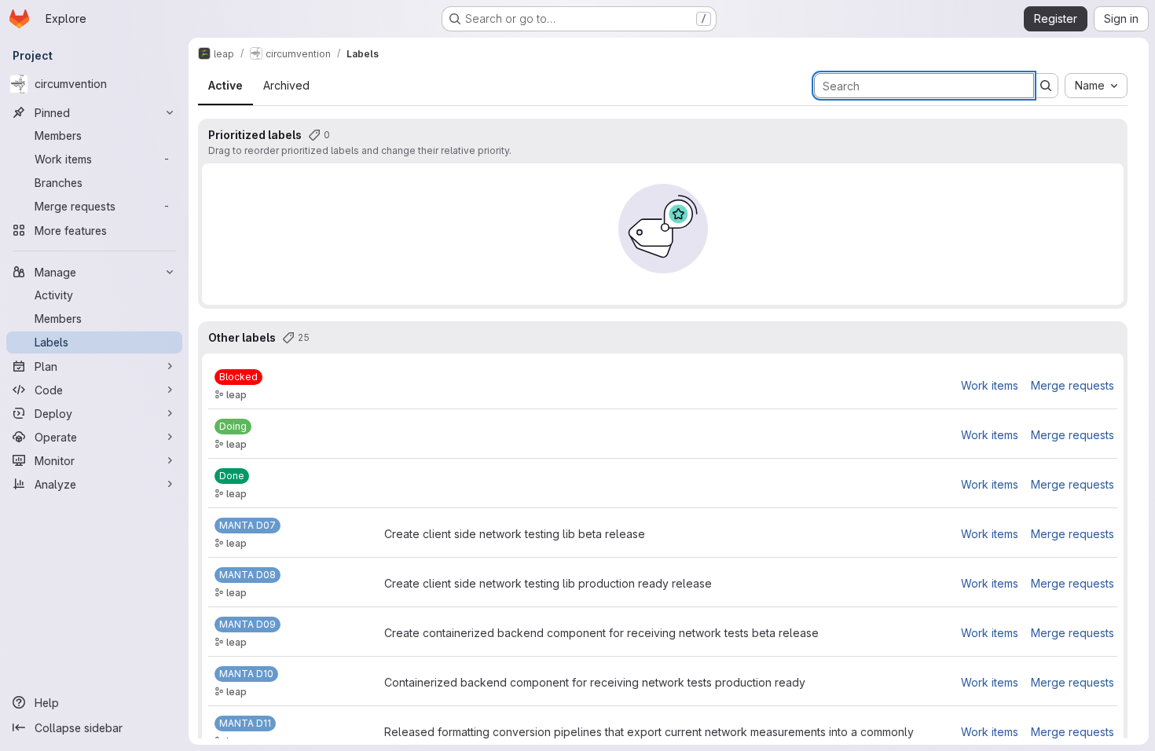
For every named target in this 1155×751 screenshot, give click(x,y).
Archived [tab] (286, 85)
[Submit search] (1045, 85)
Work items (989, 385)
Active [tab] (225, 85)
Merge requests (1072, 385)
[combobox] (1096, 85)
